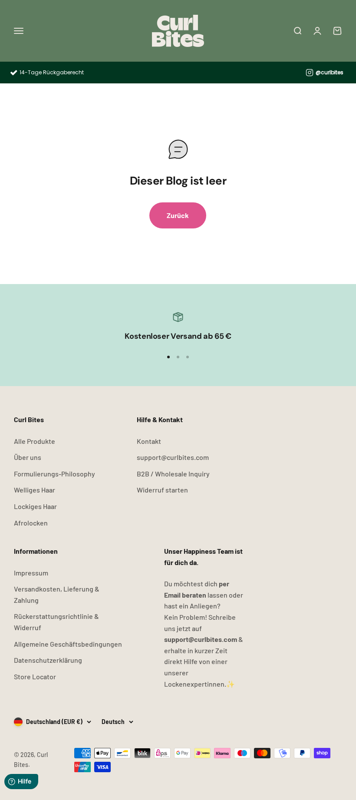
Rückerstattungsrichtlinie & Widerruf (56, 621)
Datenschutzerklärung (48, 660)
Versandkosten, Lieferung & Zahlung (56, 594)
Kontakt (149, 441)
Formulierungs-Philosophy (54, 473)
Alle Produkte (34, 441)
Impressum (31, 573)
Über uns (27, 457)
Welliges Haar (34, 490)
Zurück (178, 215)
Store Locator (35, 676)
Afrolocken (31, 523)
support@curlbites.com (173, 457)
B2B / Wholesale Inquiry (173, 473)
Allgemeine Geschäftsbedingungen (68, 644)
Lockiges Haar (35, 506)
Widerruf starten (162, 490)
